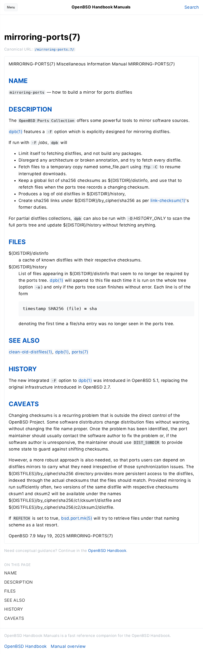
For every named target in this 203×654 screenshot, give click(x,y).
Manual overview (68, 646)
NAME (18, 81)
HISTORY (23, 369)
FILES (17, 242)
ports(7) (80, 351)
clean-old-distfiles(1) (30, 351)
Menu (11, 7)
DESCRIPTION (30, 109)
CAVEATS (24, 404)
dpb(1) (15, 131)
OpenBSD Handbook (107, 550)
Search (191, 7)
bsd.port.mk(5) (76, 518)
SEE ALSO (24, 340)
